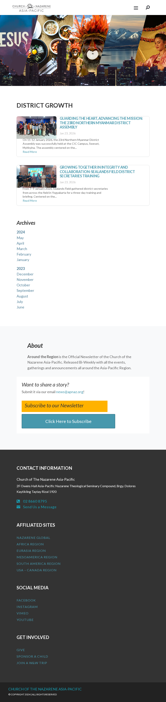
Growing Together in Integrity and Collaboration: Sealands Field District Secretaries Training (97, 171)
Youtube (25, 620)
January (23, 259)
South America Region (39, 563)
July (20, 301)
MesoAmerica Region (37, 557)
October (23, 285)
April (20, 243)
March (22, 248)
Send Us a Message (40, 507)
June (20, 307)
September (25, 290)
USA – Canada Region (37, 570)
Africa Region (30, 544)
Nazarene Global (33, 537)
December (25, 274)
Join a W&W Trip (32, 663)
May (20, 237)
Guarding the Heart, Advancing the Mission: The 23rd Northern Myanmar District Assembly (101, 122)
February (24, 254)
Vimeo (23, 613)
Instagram (27, 607)
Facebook (26, 600)
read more (30, 151)
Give (21, 650)
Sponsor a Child (32, 656)
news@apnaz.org (69, 392)
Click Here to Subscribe (68, 421)
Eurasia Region (31, 550)
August (22, 296)
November (25, 279)
